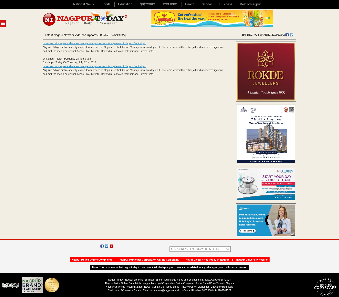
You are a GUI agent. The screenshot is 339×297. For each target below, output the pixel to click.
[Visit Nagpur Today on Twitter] (291, 34)
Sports (105, 4)
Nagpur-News (142, 286)
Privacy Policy (188, 286)
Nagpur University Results (252, 259)
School (207, 4)
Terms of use (172, 286)
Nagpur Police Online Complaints (92, 259)
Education (125, 4)
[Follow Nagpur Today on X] (106, 246)
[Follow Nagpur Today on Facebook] (102, 246)
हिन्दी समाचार (147, 4)
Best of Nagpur (250, 4)
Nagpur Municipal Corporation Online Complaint (149, 259)
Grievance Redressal (222, 286)
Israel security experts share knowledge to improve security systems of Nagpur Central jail (94, 43)
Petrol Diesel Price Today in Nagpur (207, 259)
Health (189, 4)
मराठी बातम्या (170, 4)
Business (225, 4)
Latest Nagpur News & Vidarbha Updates (71, 35)
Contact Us (158, 286)
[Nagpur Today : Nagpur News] (85, 20)
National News (83, 4)
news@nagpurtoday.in (168, 290)
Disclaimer (204, 286)
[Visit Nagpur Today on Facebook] (287, 34)
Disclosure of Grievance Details (124, 290)
